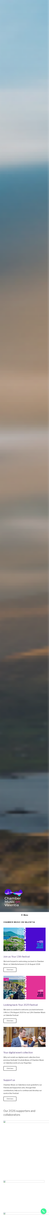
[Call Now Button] (43, 1211)
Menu (25, 915)
